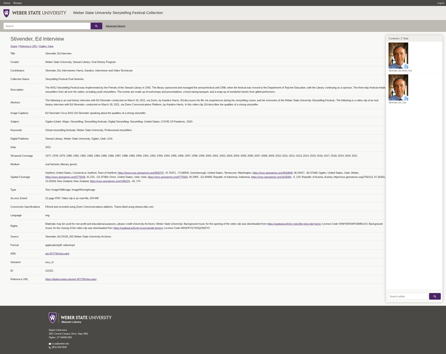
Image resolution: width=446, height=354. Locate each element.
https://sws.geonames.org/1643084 (271, 176)
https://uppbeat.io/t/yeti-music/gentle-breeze (138, 227)
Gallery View (46, 46)
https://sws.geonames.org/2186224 (110, 181)
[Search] (96, 26)
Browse (18, 3)
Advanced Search (115, 26)
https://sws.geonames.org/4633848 (273, 172)
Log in (440, 3)
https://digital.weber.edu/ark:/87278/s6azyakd (70, 279)
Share (13, 46)
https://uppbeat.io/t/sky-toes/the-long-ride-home (294, 223)
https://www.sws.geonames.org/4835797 (141, 172)
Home (6, 3)
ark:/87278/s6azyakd (57, 253)
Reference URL (28, 46)
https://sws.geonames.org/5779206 (65, 176)
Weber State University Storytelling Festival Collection (118, 13)
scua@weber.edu (60, 343)
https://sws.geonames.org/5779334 (168, 176)
